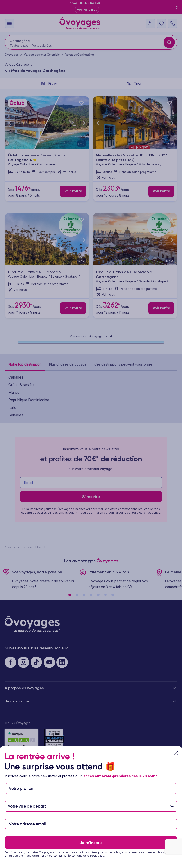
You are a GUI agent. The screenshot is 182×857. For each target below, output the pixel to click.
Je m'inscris (91, 842)
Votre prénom (21, 781)
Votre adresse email (27, 816)
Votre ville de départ (27, 798)
